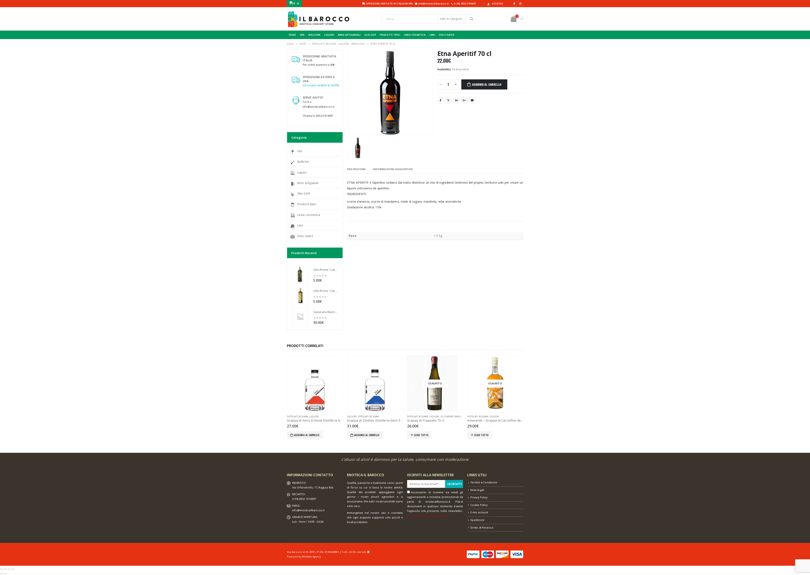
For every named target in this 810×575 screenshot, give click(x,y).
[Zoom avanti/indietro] (13, 569)
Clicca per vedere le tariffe (321, 85)
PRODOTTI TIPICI (390, 34)
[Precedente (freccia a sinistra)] (1, 573)
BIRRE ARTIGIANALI (349, 34)
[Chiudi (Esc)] (1, 569)
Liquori (302, 172)
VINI (302, 34)
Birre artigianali (308, 183)
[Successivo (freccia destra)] (5, 573)
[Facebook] (514, 3)
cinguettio (448, 100)
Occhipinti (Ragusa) (452, 416)
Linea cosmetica (308, 215)
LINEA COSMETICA (415, 34)
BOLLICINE (314, 34)
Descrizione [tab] (356, 169)
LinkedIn (456, 100)
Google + (464, 100)
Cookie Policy (478, 505)
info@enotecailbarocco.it (308, 510)
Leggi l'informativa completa (428, 515)
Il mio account (479, 512)
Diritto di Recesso (481, 527)
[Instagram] (520, 3)
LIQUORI (329, 34)
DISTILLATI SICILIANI (297, 416)
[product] (300, 274)
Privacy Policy (478, 497)
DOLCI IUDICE (446, 34)
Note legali (477, 490)
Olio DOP (303, 193)
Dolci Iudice (305, 236)
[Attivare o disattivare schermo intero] (9, 569)
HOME (292, 34)
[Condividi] (5, 569)
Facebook (440, 100)
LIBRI (432, 34)
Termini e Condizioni (483, 482)
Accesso (497, 3)
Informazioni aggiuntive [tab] (393, 169)
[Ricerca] (471, 19)
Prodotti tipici (306, 204)
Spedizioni (477, 520)
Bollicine (303, 162)
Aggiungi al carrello (486, 84)
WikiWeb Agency (311, 556)
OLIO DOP (370, 34)
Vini (299, 151)
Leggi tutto (421, 435)
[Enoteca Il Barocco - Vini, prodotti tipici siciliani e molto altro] (318, 19)
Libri (300, 225)
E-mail (472, 100)
